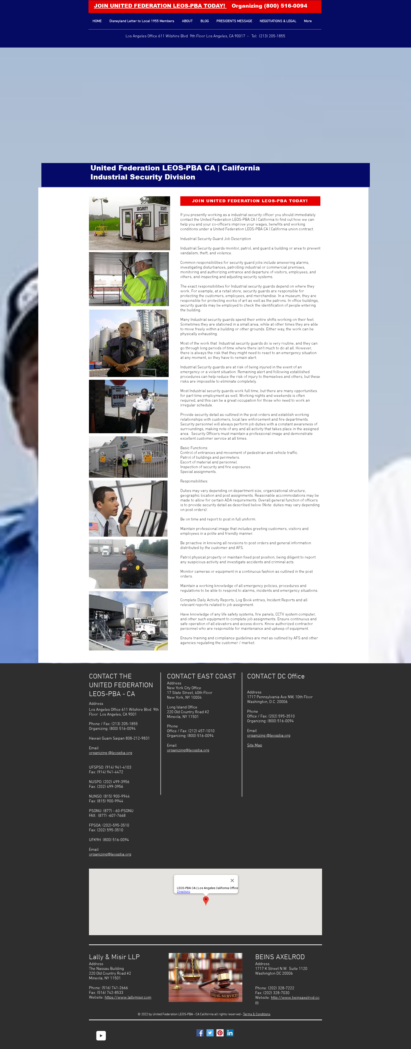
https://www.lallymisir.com (128, 997)
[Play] (101, 1035)
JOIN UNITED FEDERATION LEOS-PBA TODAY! (160, 6)
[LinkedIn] (230, 1032)
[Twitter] (210, 1032)
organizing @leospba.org (110, 753)
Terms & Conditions (256, 1014)
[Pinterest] (220, 1032)
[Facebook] (200, 1032)
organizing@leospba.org (110, 854)
